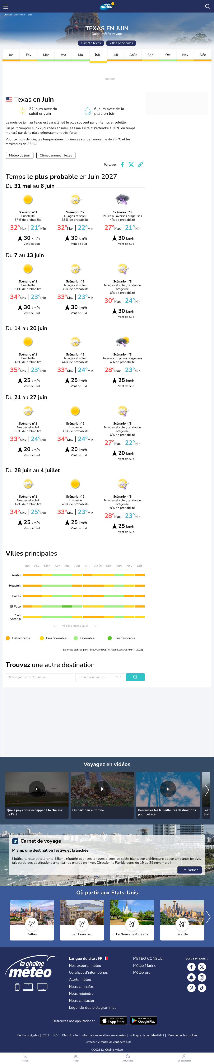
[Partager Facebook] (122, 164)
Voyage (7, 14)
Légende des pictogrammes (92, 1007)
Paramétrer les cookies (182, 1035)
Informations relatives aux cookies (104, 1035)
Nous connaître (81, 986)
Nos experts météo (85, 965)
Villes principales (121, 43)
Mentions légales (28, 1035)
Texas (29, 14)
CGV (55, 1035)
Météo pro (141, 972)
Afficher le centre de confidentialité (108, 1042)
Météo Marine (144, 965)
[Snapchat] (191, 977)
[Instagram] (202, 977)
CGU (46, 1035)
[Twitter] (202, 967)
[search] (207, 6)
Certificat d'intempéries (88, 972)
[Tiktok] (202, 988)
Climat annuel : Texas (56, 155)
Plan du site (70, 1035)
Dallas (16, 596)
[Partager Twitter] (131, 164)
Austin (16, 575)
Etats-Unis (19, 14)
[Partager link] (140, 164)
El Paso (15, 606)
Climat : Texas (91, 43)
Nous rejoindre (81, 993)
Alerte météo (80, 979)
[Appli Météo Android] (143, 1021)
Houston (15, 586)
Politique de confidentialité (147, 1035)
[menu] (6, 6)
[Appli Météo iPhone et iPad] (113, 1021)
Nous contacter (81, 1000)
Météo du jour (19, 155)
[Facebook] (191, 967)
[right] (207, 790)
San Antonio (15, 617)
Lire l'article (190, 870)
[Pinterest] (191, 988)
